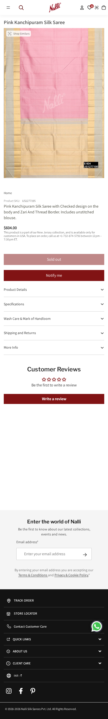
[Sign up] (84, 555)
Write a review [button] (54, 398)
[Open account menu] (81, 7)
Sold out (54, 259)
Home (8, 193)
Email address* (27, 542)
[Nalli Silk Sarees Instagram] (9, 691)
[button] (8, 7)
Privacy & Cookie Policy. (71, 575)
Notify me (54, 275)
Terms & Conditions (33, 575)
